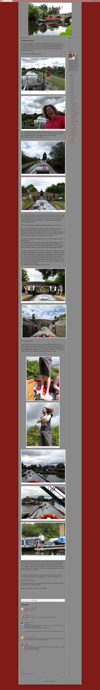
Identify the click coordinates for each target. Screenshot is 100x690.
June (72, 138)
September (72, 98)
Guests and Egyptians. (74, 114)
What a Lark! (50, 7)
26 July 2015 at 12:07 (31, 622)
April (72, 141)
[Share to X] (34, 600)
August (72, 100)
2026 (71, 77)
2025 (71, 78)
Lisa (25, 622)
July (71, 101)
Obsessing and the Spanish (74, 106)
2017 (71, 92)
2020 (71, 87)
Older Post (62, 672)
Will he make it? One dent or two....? (74, 104)
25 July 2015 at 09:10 (31, 615)
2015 (71, 95)
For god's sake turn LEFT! (74, 125)
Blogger (54, 681)
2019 (71, 88)
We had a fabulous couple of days (74, 136)
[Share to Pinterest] (36, 600)
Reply (25, 611)
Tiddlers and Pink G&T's (75, 133)
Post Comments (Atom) (29, 674)
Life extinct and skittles (74, 108)
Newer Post (23, 672)
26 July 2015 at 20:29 (32, 636)
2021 (71, 85)
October (72, 96)
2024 (71, 80)
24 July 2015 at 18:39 (32, 608)
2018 (71, 90)
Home (43, 672)
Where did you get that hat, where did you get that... (75, 121)
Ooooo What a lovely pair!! (74, 119)
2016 (71, 93)
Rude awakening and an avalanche (74, 132)
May (72, 140)
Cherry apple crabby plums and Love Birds (75, 112)
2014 (71, 143)
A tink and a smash (74, 110)
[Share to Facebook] (35, 600)
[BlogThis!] (32, 600)
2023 (71, 82)
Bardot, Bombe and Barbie (74, 116)
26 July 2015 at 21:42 (31, 645)
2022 (71, 83)
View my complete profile (73, 72)
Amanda (25, 615)
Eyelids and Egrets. (74, 127)
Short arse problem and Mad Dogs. (74, 129)
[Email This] (31, 600)
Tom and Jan (26, 608)
